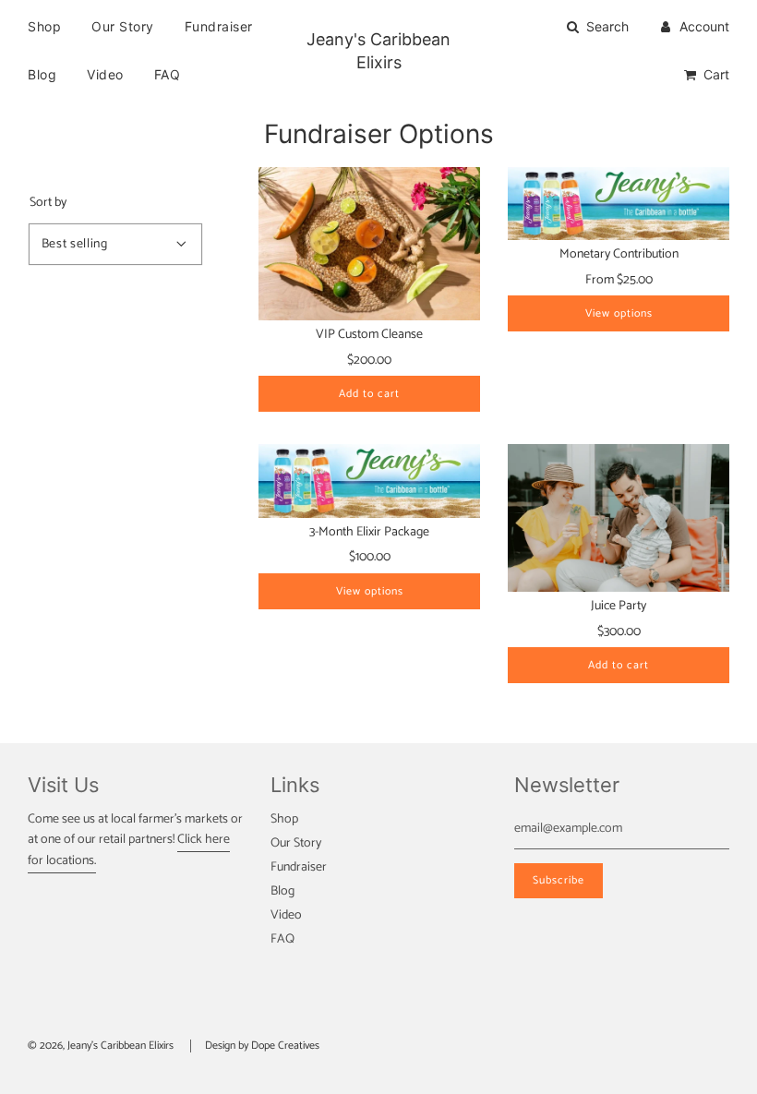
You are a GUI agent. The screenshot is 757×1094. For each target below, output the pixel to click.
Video (105, 74)
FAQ (167, 74)
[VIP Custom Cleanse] (369, 244)
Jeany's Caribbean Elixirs (378, 51)
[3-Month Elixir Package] (369, 481)
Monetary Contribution (619, 254)
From (619, 280)
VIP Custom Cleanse (369, 334)
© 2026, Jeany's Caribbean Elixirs (101, 1045)
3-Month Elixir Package (369, 532)
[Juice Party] (618, 518)
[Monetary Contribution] (618, 204)
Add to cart (369, 394)
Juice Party (618, 606)
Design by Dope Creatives (262, 1045)
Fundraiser (219, 26)
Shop (44, 26)
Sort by (48, 203)
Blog (42, 74)
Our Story (122, 26)
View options (619, 313)
